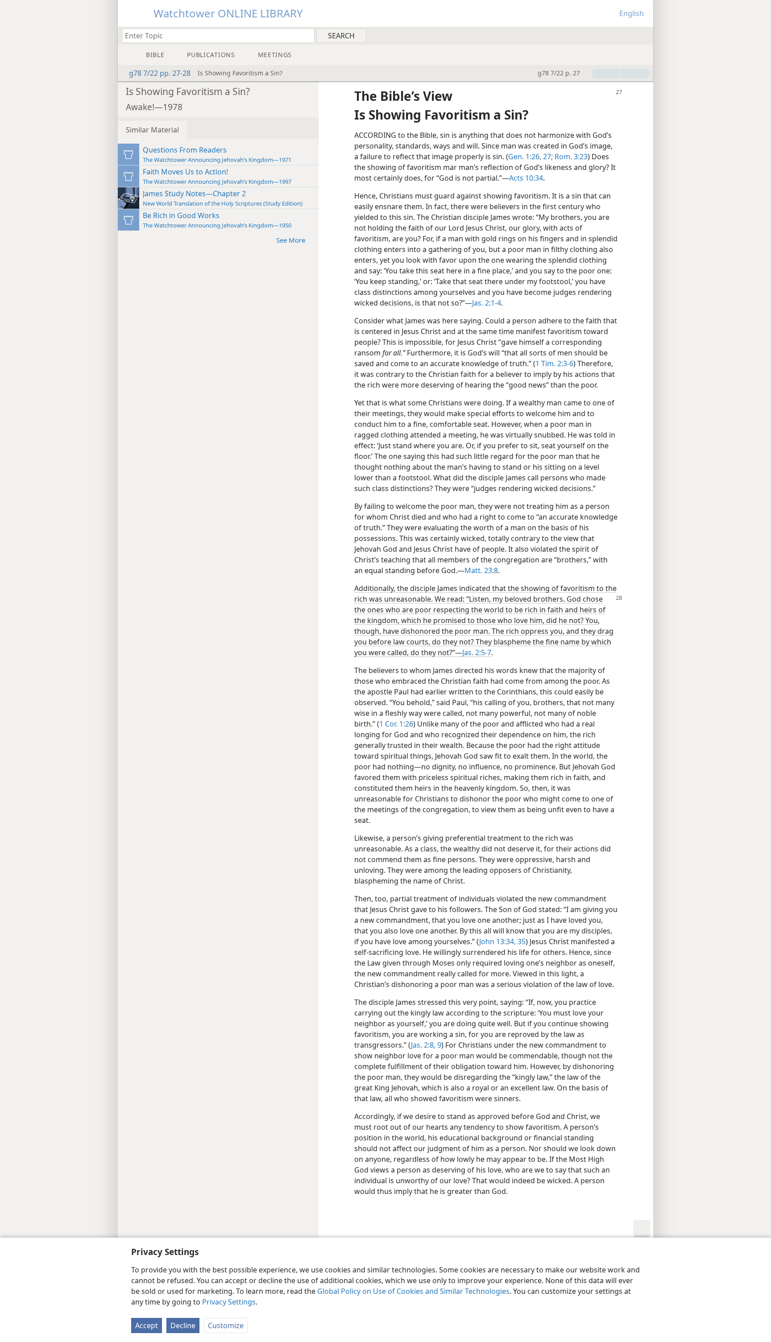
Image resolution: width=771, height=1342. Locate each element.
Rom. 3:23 (570, 156)
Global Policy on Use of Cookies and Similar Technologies (413, 1291)
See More (290, 239)
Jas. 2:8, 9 (426, 1045)
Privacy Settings (229, 1302)
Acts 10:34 (526, 178)
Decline (182, 1325)
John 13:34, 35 (502, 941)
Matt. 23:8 (481, 570)
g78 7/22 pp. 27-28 (160, 73)
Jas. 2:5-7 (476, 652)
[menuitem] (643, 35)
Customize (226, 1325)
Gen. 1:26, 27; (530, 156)
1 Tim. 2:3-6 (554, 363)
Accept (146, 1325)
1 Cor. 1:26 (396, 724)
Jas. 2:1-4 (486, 303)
